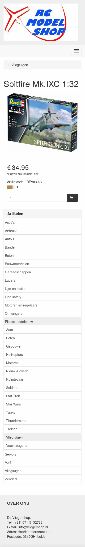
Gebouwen (14, 346)
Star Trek (13, 395)
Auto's (9, 239)
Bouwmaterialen (17, 263)
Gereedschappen (18, 272)
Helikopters (14, 354)
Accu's (10, 222)
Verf (8, 462)
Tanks (10, 412)
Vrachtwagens (16, 445)
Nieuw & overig (17, 371)
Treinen (11, 428)
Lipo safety (13, 296)
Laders (10, 280)
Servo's (10, 454)
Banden (11, 247)
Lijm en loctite (15, 288)
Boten (9, 255)
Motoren (12, 362)
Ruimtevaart (15, 379)
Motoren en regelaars (21, 305)
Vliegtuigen (14, 437)
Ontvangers (13, 313)
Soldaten (12, 387)
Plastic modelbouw (19, 321)
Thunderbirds (16, 420)
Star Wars (13, 404)
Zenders (11, 479)
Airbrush (11, 230)
